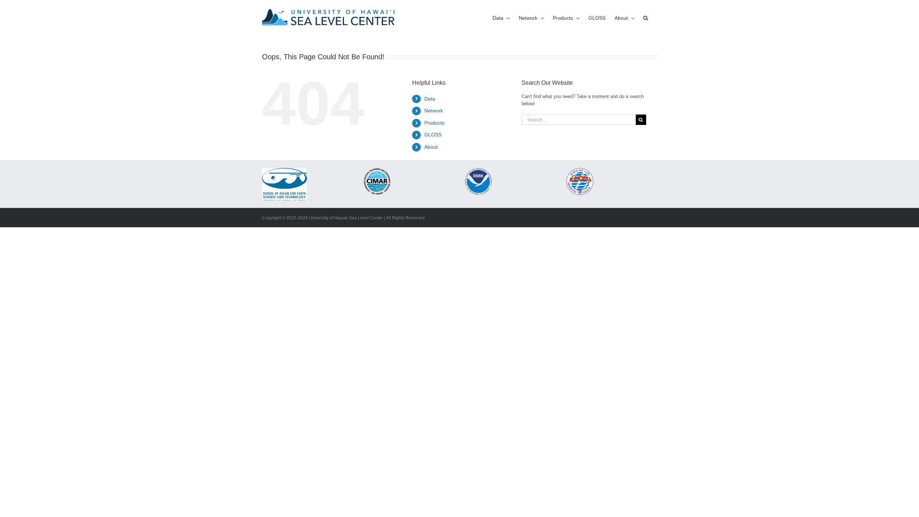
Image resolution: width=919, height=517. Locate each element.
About (431, 147)
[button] (645, 18)
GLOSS (433, 135)
